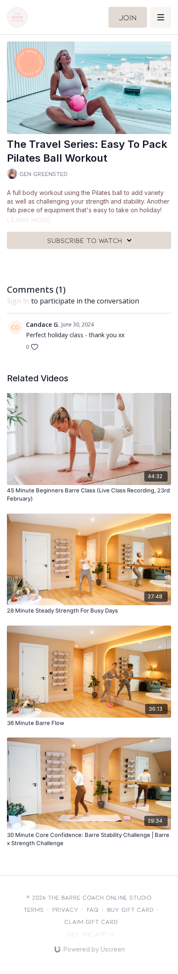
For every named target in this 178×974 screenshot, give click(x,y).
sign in (18, 301)
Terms (33, 909)
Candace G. (43, 324)
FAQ (93, 909)
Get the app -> (90, 934)
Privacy (65, 909)
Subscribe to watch (84, 240)
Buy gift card (130, 909)
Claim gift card (91, 921)
